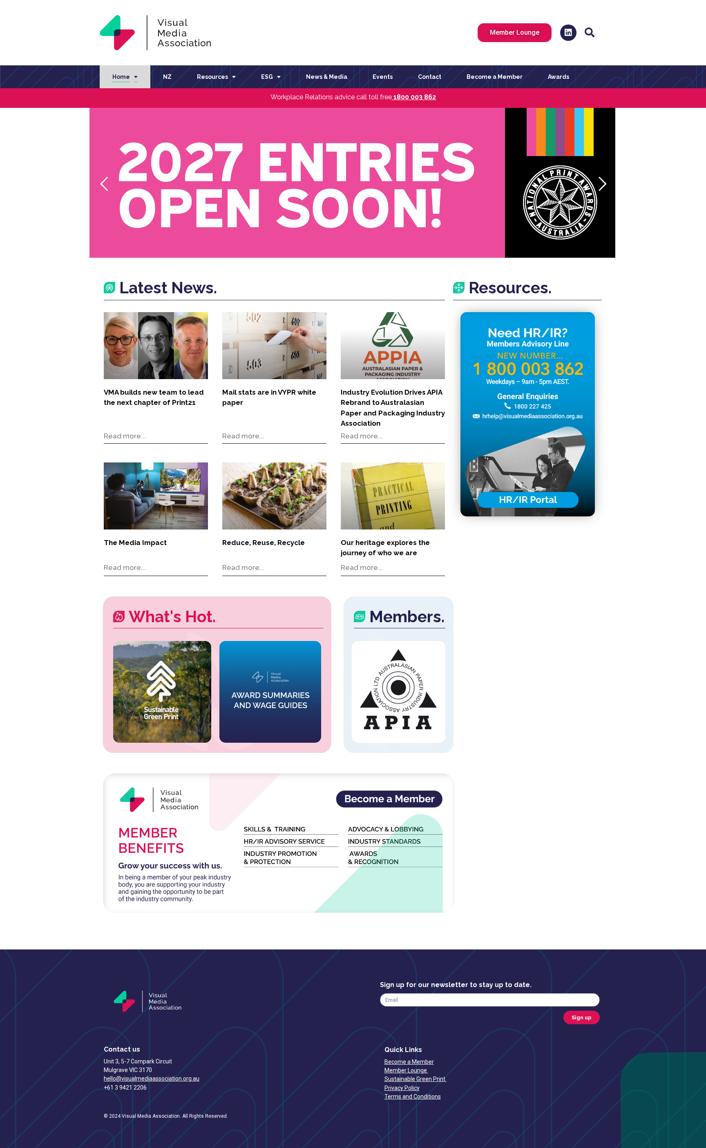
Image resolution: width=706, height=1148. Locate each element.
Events (383, 77)
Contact (429, 77)
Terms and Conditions (412, 1096)
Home (121, 77)
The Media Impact (135, 542)
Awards (558, 77)
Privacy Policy (402, 1088)
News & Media (326, 77)
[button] (590, 32)
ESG (267, 77)
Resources (212, 77)
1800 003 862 (414, 97)
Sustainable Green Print (415, 1079)
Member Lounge (406, 1070)
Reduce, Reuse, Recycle (263, 542)
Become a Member (495, 77)
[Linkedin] (568, 33)
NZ (167, 77)
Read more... (125, 436)
